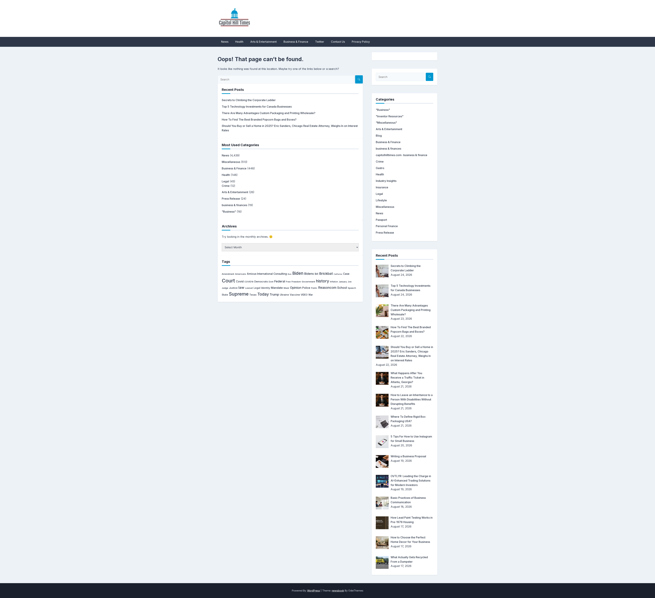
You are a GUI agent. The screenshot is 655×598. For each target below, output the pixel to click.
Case (346, 273)
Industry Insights (386, 181)
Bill (316, 273)
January (343, 281)
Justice (233, 288)
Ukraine (284, 294)
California (338, 274)
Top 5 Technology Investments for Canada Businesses (257, 106)
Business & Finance (295, 41)
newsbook (338, 590)
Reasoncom (327, 288)
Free (288, 281)
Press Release (231, 198)
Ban (290, 274)
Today (263, 294)
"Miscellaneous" (386, 122)
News (224, 41)
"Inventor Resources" (389, 116)
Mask (286, 288)
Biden (297, 273)
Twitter (319, 41)
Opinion (295, 288)
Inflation (334, 282)
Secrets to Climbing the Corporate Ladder (249, 100)
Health (239, 41)
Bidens (309, 273)
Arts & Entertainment (263, 41)
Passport (381, 219)
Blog (379, 135)
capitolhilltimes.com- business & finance (401, 155)
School (342, 287)
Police (306, 287)
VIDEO (304, 294)
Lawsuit (249, 288)
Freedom (296, 281)
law (241, 287)
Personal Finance (387, 226)
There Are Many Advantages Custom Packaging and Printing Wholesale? (268, 113)
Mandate (277, 287)
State (225, 294)
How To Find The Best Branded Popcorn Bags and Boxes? (259, 119)
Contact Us (338, 41)
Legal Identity (262, 287)
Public (314, 288)
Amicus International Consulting (267, 273)
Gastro (380, 168)
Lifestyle (381, 200)
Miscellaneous (231, 162)
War (310, 294)
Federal (279, 281)
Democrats (261, 281)
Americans (240, 274)
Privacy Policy (361, 41)
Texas (253, 294)
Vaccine (295, 294)
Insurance (382, 187)
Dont (271, 281)
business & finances (234, 205)
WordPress (313, 590)
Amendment (228, 274)
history (322, 281)
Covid (240, 281)
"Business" (229, 211)
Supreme (239, 294)
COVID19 (248, 281)
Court (228, 281)
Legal (225, 181)
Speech (352, 288)
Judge (225, 288)
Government (308, 281)
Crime (226, 185)
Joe (350, 281)
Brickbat (326, 273)
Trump (274, 294)
